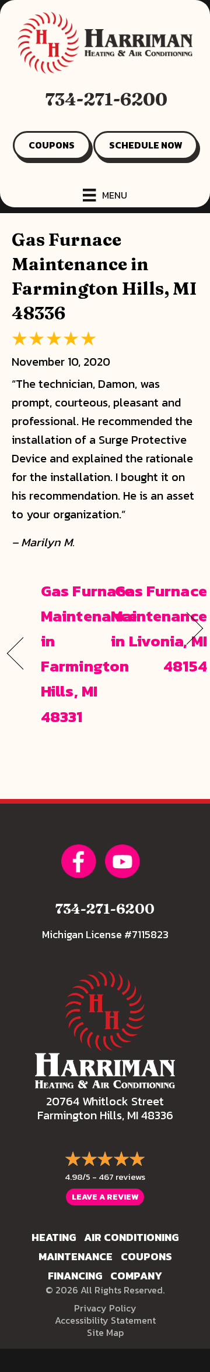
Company (136, 1275)
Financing (75, 1275)
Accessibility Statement (105, 1320)
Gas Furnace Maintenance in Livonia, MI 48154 (159, 628)
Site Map (105, 1332)
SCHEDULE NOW (145, 145)
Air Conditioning (131, 1237)
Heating (54, 1237)
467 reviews (122, 1176)
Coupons (146, 1256)
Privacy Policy (105, 1308)
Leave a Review (105, 1197)
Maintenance (75, 1256)
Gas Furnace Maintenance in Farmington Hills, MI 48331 (89, 654)
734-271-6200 (106, 99)
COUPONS (52, 145)
